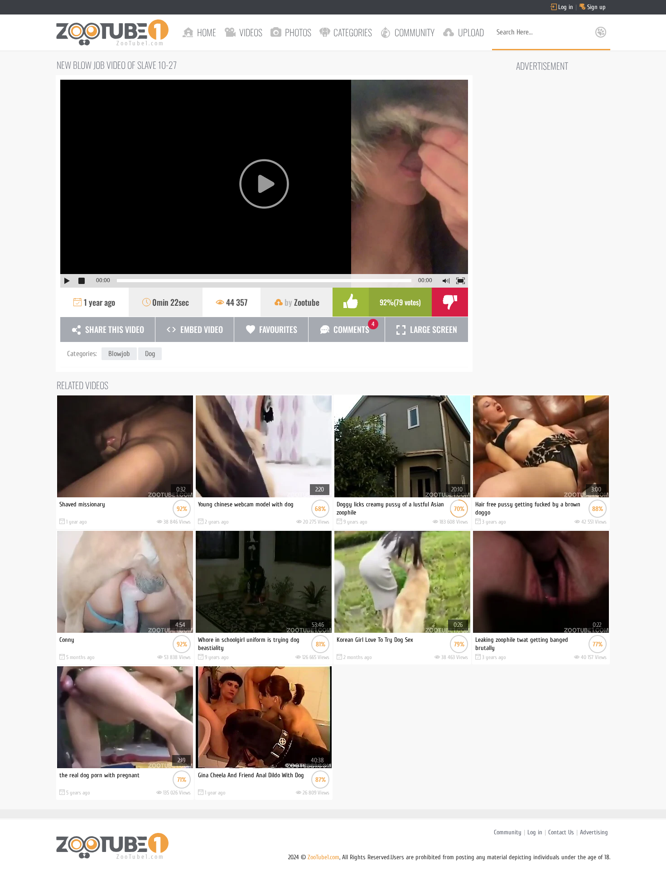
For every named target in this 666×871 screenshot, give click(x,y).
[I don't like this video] (450, 302)
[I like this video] (351, 302)
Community (507, 832)
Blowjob (119, 354)
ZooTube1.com (323, 857)
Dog (150, 354)
